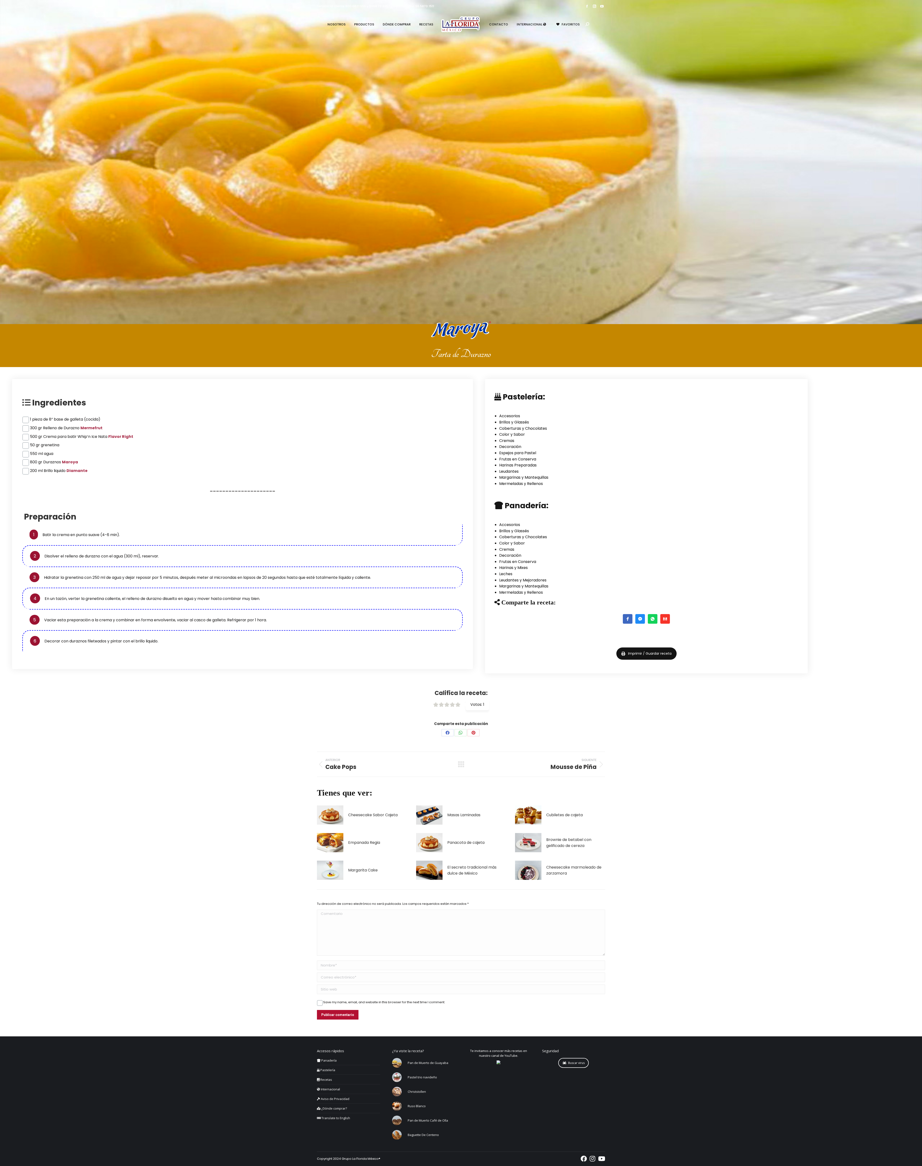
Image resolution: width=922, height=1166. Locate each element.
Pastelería (327, 1070)
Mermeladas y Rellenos (521, 483)
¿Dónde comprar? (334, 1108)
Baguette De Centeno (423, 1135)
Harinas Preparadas (518, 465)
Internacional (330, 1089)
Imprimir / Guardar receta (650, 653)
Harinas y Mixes (513, 567)
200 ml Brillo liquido (58, 470)
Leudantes (509, 471)
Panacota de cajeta (466, 842)
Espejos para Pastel (517, 453)
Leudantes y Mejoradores (522, 580)
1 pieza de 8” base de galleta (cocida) (65, 419)
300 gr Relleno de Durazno (66, 428)
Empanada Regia (364, 842)
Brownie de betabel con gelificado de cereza (568, 843)
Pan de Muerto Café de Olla (428, 1120)
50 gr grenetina (44, 445)
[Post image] (330, 815)
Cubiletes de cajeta (564, 815)
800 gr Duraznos (54, 462)
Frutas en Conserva (517, 459)
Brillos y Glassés (514, 422)
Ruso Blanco (417, 1106)
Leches (505, 574)
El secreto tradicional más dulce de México (472, 870)
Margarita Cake (363, 870)
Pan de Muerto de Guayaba (428, 1063)
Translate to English (335, 1118)
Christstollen (417, 1091)
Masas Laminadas (463, 815)
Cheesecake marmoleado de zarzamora (573, 870)
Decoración (510, 446)
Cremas (506, 440)
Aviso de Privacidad (334, 1099)
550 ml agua (41, 453)
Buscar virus (576, 1063)
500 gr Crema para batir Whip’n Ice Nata (81, 436)
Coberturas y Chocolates (523, 428)
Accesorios (509, 416)
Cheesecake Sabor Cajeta (373, 815)
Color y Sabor (512, 434)
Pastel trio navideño (422, 1077)
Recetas (326, 1079)
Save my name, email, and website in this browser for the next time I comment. (384, 1002)
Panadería (329, 1060)
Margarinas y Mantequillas (523, 477)
